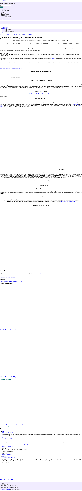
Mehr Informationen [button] (4, 66)
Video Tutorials (19, 34)
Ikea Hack (34, 273)
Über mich (4, 12)
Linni (3, 445)
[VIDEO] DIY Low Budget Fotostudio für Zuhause (10, 479)
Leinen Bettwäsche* (42, 74)
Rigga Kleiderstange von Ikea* (40, 73)
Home (3, 9)
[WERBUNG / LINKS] (4, 34)
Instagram (53, 58)
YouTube (4, 13)
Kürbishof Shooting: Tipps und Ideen (9, 329)
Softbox (1, 105)
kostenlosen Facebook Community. (68, 201)
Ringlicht (76, 104)
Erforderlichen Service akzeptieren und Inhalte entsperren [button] (11, 68)
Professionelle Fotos (45, 273)
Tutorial (57, 273)
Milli (3, 456)
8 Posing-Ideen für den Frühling (8, 376)
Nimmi (3, 437)
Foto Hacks (12, 273)
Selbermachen (52, 273)
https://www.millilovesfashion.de (9, 463)
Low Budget (38, 273)
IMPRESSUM (5, 484)
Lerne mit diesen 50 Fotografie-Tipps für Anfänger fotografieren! (18, 444)
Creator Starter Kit (5, 14)
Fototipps (24, 273)
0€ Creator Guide (5, 10)
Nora (3, 431)
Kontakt (3, 19)
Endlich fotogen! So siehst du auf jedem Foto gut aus (13, 424)
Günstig (27, 273)
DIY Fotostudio (6, 273)
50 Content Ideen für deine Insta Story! (8, 277)
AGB (3, 483)
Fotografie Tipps (13, 34)
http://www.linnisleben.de (7, 454)
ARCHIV (4, 482)
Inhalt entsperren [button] (3, 67)
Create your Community (9, 18)
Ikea (31, 273)
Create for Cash (8, 17)
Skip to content (3, 0)
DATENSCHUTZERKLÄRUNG (9, 485)
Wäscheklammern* (13, 76)
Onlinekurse (4, 15)
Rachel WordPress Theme (5, 489)
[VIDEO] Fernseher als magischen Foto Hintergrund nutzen (11, 281)
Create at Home (8, 16)
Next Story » (2, 468)
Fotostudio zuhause (18, 273)
